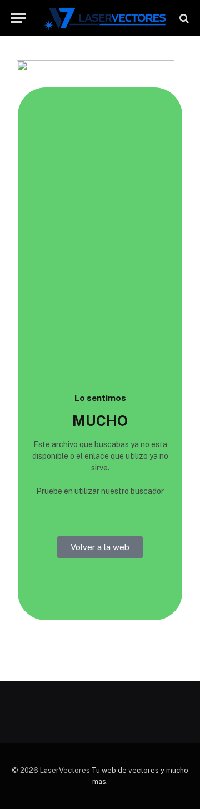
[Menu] (18, 18)
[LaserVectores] (105, 18)
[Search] (183, 18)
